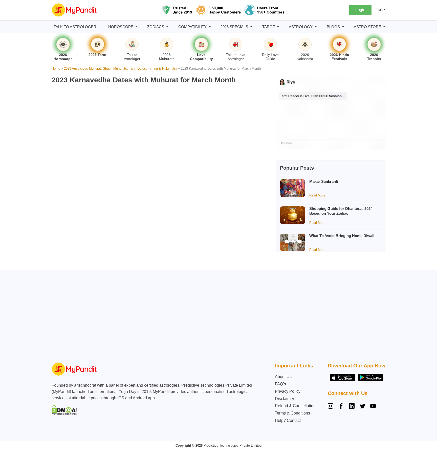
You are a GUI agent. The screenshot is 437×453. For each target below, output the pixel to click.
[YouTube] (373, 406)
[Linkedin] (352, 406)
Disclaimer (284, 399)
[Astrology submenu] (316, 27)
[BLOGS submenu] (343, 27)
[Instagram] (331, 406)
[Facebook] (341, 406)
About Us (283, 377)
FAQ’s (280, 384)
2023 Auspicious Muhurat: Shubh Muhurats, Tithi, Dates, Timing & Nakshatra (120, 68)
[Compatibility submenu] (210, 27)
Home (56, 68)
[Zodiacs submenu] (167, 27)
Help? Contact (288, 420)
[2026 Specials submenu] (251, 27)
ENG (379, 10)
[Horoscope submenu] (136, 27)
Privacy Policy (287, 391)
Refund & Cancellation (295, 406)
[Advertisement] (217, 317)
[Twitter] (362, 406)
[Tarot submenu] (278, 27)
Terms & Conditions (292, 413)
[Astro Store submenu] (384, 27)
